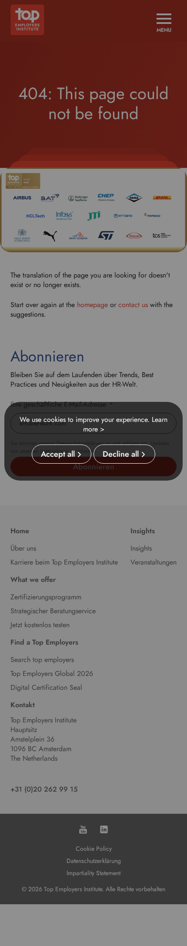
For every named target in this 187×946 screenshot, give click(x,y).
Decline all (121, 454)
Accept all (58, 454)
